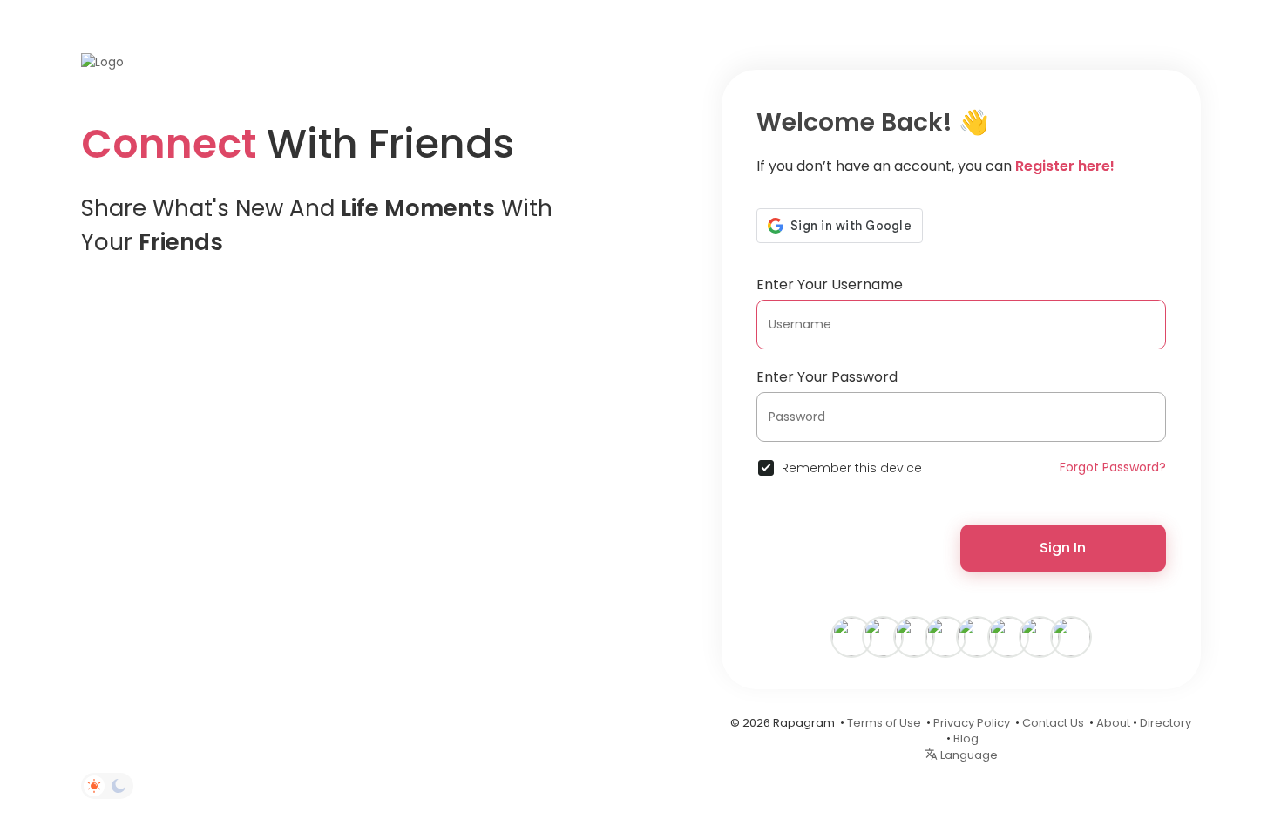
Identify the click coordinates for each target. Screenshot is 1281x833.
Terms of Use (884, 722)
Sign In (1063, 548)
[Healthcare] (977, 636)
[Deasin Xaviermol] (883, 636)
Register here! (1065, 166)
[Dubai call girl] (851, 636)
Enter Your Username (829, 284)
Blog (966, 738)
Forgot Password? (1113, 467)
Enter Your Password (827, 377)
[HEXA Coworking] (945, 636)
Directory (1165, 722)
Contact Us (1053, 722)
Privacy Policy (971, 722)
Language (968, 755)
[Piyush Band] (914, 636)
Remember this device (852, 468)
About (1113, 722)
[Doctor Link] (1039, 636)
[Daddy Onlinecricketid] (1008, 636)
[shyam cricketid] (1071, 636)
